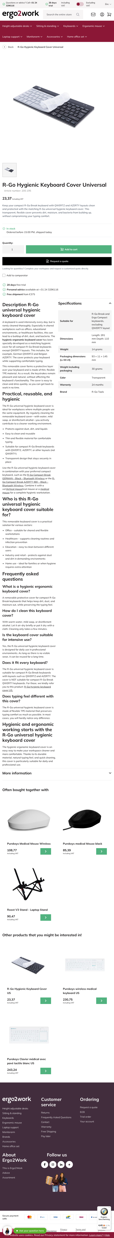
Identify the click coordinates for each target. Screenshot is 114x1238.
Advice (6, 1172)
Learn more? (96, 1235)
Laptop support (11, 36)
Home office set (75, 36)
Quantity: (7, 242)
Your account (87, 1121)
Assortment (8, 1177)
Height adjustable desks (15, 25)
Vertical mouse (14, 489)
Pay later (46, 1136)
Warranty (46, 1126)
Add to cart (71, 249)
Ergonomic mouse (92, 25)
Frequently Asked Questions (56, 1117)
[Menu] (109, 1208)
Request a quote (59, 261)
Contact (45, 1122)
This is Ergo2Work (12, 1168)
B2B (82, 1112)
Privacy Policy (63, 1231)
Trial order (85, 1116)
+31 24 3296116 (48, 289)
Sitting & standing (46, 25)
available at (23, 289)
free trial (16, 284)
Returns (45, 1112)
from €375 (21, 294)
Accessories (53, 36)
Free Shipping (48, 1131)
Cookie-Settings (102, 1231)
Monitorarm (33, 36)
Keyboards (69, 25)
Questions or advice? (16, 2)
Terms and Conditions (81, 1231)
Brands (6, 1136)
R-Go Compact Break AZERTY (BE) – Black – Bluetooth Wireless (28, 482)
